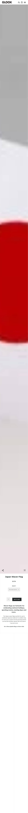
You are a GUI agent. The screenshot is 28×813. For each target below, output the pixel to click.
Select (14, 585)
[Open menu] (25, 2)
